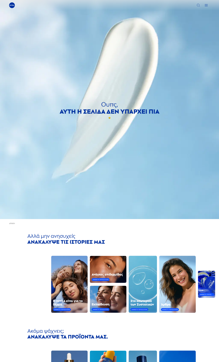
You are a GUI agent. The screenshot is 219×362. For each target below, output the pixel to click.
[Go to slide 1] (106, 316)
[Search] (198, 5)
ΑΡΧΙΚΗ (12, 224)
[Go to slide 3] (109, 316)
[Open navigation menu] (206, 5)
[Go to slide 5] (112, 316)
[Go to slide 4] (110, 316)
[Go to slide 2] (108, 316)
